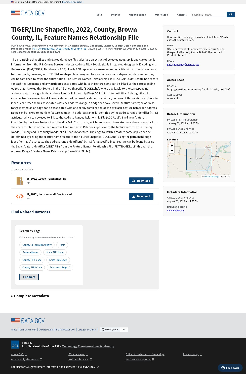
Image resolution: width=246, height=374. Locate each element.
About (14, 329)
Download (143, 181)
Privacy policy (191, 354)
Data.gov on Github (87, 329)
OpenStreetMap (211, 176)
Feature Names (30, 252)
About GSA (17, 354)
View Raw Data (175, 210)
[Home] (28, 13)
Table (62, 244)
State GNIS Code (58, 259)
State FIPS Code (55, 252)
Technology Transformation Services (86, 346)
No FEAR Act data (78, 359)
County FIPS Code (32, 259)
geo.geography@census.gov (183, 64)
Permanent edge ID (60, 267)
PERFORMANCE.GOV (65, 329)
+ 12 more (29, 277)
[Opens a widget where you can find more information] (230, 368)
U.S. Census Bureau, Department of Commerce (59, 48)
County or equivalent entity (37, 244)
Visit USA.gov (87, 367)
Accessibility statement (25, 359)
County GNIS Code (32, 267)
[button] (171, 145)
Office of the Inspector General (143, 354)
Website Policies (46, 329)
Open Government (28, 329)
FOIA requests (76, 354)
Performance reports (138, 359)
